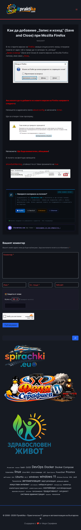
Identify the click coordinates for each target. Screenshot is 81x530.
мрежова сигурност (18, 491)
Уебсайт (59, 285)
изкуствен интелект (19, 484)
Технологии (16, 481)
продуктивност (50, 491)
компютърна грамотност (18, 488)
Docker (49, 467)
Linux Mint (26, 472)
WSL (70, 477)
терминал (48, 494)
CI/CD (28, 467)
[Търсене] (75, 338)
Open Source (51, 472)
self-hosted (7, 477)
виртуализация (49, 481)
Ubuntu (19, 476)
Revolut (32, 210)
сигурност (63, 491)
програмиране (37, 491)
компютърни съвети (35, 488)
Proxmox (70, 472)
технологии (56, 494)
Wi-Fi (26, 477)
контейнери (49, 488)
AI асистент (10, 467)
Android (17, 467)
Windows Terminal (62, 477)
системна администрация (33, 494)
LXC (44, 472)
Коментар (8, 255)
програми (28, 491)
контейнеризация (64, 488)
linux (18, 472)
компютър (67, 485)
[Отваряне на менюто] (76, 9)
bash (23, 467)
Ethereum (53, 210)
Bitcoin (42, 210)
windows (34, 476)
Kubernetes (10, 472)
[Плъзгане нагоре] (75, 523)
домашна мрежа (62, 481)
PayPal (21, 210)
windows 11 (48, 476)
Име (6, 285)
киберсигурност (46, 484)
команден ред (58, 484)
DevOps (37, 467)
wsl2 (75, 477)
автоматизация (31, 480)
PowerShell (60, 472)
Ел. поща (35, 285)
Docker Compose (64, 467)
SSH (13, 477)
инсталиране (34, 484)
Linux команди (36, 472)
